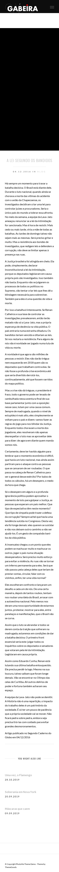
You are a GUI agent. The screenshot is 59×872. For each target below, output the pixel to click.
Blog (41, 171)
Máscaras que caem (17, 808)
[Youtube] (36, 859)
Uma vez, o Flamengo (18, 775)
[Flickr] (31, 859)
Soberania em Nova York (20, 792)
